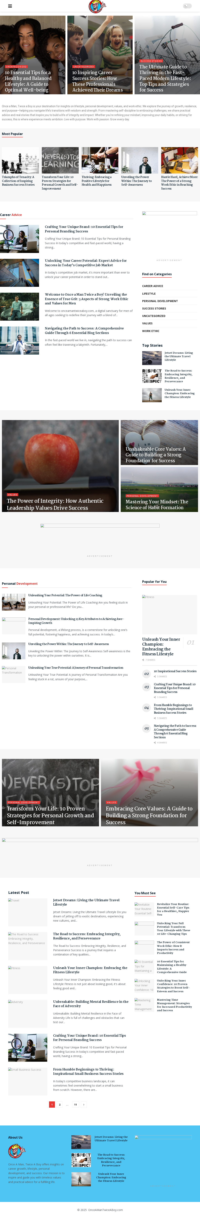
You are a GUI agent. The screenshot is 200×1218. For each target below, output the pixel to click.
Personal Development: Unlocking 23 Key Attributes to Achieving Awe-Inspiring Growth (76, 621)
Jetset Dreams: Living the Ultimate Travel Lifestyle (179, 356)
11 (75, 1104)
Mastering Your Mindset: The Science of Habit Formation (157, 505)
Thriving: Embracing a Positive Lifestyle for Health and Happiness (97, 181)
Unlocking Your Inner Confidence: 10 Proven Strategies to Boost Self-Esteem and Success (173, 986)
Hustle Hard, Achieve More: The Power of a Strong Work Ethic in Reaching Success (179, 183)
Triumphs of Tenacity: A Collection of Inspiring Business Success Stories (18, 181)
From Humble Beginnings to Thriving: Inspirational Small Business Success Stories (173, 709)
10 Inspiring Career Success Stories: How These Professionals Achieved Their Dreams (97, 81)
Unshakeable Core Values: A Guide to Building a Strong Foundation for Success (156, 455)
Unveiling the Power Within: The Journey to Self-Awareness (136, 181)
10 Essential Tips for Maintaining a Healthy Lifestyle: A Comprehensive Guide (172, 966)
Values (147, 323)
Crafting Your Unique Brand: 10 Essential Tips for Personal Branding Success (84, 229)
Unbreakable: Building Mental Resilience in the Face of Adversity (90, 1004)
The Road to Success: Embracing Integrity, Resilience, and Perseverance (178, 376)
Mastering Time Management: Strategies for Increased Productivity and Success (174, 1005)
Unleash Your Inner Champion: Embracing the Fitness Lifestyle (180, 393)
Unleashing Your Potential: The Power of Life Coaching (65, 595)
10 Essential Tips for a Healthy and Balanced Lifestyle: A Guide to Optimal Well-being (28, 81)
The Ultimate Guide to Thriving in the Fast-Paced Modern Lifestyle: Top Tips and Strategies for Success (165, 79)
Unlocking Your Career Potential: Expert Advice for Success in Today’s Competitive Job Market (86, 263)
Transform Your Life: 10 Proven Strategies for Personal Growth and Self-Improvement (60, 183)
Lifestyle (149, 293)
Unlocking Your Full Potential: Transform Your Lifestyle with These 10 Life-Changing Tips (173, 928)
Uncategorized (16, 66)
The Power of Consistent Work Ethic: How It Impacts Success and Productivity (173, 947)
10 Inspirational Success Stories (175, 671)
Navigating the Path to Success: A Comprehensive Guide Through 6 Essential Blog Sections (84, 331)
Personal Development (160, 301)
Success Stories (151, 60)
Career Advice (152, 286)
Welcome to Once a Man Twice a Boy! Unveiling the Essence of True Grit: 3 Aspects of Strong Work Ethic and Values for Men (86, 299)
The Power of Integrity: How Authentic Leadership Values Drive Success (55, 505)
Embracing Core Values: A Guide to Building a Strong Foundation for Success (149, 816)
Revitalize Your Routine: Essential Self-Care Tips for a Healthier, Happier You (173, 909)
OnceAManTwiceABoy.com (105, 1210)
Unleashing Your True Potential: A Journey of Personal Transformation (75, 668)
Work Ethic (150, 331)
